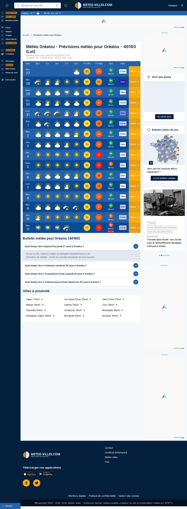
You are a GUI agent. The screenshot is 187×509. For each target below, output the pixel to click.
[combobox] (37, 5)
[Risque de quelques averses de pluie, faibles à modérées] (37, 82)
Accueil (26, 35)
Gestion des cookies (128, 495)
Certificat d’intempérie (116, 452)
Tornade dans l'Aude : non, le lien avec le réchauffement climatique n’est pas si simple (164, 242)
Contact (172, 5)
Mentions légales (77, 495)
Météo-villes (111, 457)
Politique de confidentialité (102, 495)
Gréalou (25, 13)
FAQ (107, 461)
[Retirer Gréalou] (41, 13)
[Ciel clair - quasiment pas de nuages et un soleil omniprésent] (66, 82)
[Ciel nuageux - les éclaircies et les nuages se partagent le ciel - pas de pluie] (76, 71)
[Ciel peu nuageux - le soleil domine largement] (47, 82)
